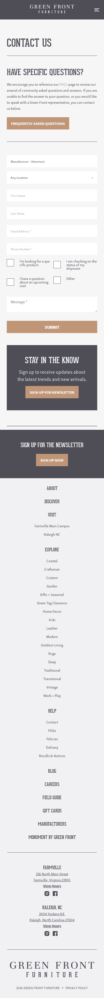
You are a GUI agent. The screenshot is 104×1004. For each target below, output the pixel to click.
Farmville (52, 868)
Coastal (52, 560)
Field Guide (52, 798)
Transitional (52, 678)
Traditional (52, 670)
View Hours (52, 885)
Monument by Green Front (52, 837)
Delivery (52, 747)
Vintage (52, 687)
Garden (52, 586)
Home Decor (52, 611)
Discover (52, 502)
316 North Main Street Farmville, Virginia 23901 (52, 876)
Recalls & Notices (52, 755)
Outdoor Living (52, 645)
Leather (52, 628)
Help (52, 711)
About (52, 488)
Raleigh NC (52, 534)
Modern (52, 636)
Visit (52, 515)
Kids (52, 619)
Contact (52, 722)
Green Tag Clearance (52, 602)
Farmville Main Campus (52, 525)
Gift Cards (52, 811)
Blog (52, 771)
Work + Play (52, 695)
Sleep (52, 661)
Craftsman (52, 569)
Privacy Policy (77, 987)
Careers (52, 784)
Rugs (52, 653)
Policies (52, 738)
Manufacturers (52, 824)
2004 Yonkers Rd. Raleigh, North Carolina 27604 (52, 916)
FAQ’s (63, 84)
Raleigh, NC (52, 908)
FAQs (52, 730)
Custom (52, 577)
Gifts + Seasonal (52, 594)
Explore (52, 550)
